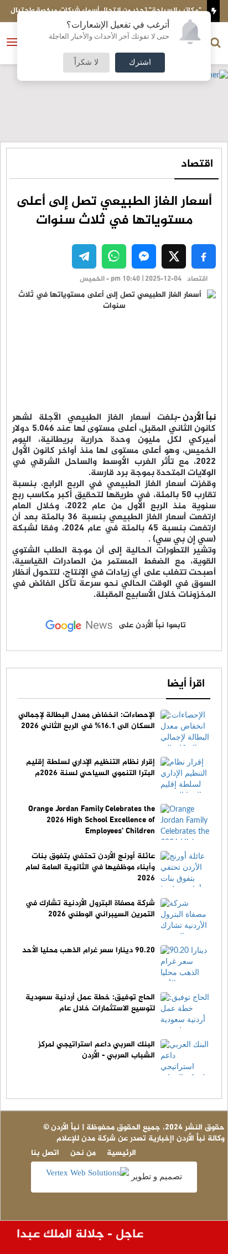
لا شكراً (86, 62)
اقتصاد (197, 164)
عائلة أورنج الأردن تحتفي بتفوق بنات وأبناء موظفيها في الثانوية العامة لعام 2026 (90, 867)
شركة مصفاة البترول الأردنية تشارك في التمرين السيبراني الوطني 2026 (90, 909)
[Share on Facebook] (203, 256)
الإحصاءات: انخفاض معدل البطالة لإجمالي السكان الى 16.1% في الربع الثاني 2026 (86, 720)
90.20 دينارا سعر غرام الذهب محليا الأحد (88, 950)
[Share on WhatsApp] (114, 256)
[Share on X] (174, 256)
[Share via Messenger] (144, 256)
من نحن (83, 1153)
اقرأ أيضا (186, 684)
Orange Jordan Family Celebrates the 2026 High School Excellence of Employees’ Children (91, 820)
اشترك (140, 62)
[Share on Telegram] (84, 256)
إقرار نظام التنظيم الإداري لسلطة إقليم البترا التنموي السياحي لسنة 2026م (90, 768)
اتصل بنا (45, 1153)
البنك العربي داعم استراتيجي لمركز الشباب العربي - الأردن (96, 1050)
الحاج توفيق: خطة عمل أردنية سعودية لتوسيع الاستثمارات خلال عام (90, 1003)
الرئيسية (121, 1153)
